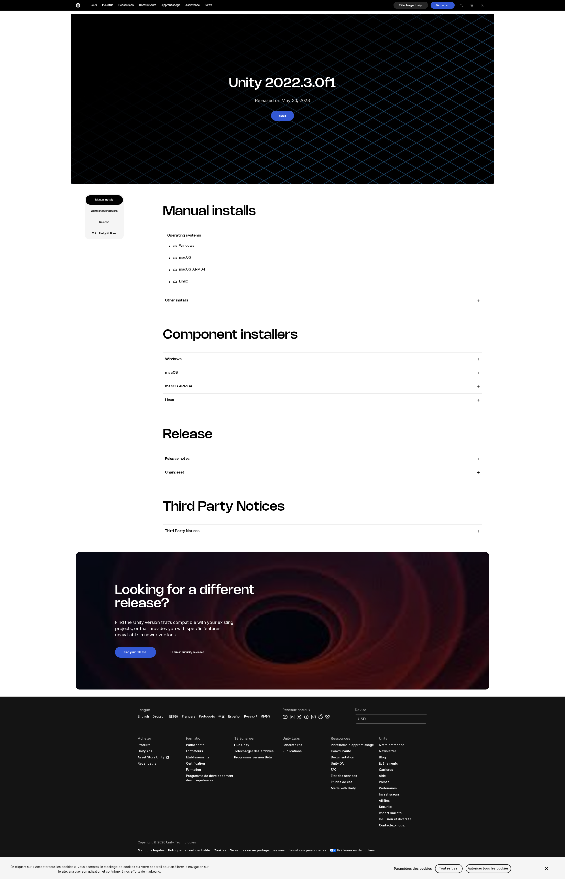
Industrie (107, 5)
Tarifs (208, 5)
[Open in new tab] (167, 757)
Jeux (94, 5)
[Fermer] (546, 868)
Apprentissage (171, 5)
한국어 (265, 716)
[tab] (104, 200)
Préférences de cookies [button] (356, 850)
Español (234, 716)
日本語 (173, 716)
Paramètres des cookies (413, 868)
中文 (221, 716)
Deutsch (159, 716)
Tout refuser (449, 868)
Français (189, 716)
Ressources (126, 5)
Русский (251, 716)
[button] (411, 5)
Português (207, 716)
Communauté (147, 5)
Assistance (192, 5)
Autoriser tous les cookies (488, 868)
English (143, 716)
